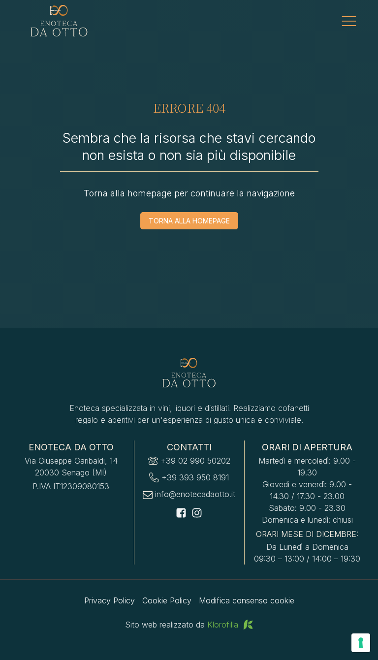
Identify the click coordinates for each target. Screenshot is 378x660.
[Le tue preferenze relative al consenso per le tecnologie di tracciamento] (360, 642)
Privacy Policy (109, 600)
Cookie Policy (166, 600)
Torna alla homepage (189, 221)
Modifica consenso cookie (246, 600)
